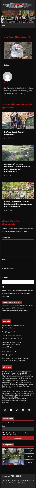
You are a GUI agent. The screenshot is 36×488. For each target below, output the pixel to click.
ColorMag (22, 483)
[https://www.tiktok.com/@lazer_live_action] (17, 410)
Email (3, 426)
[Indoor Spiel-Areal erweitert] (18, 113)
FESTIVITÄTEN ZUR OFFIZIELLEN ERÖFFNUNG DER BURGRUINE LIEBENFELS (17, 168)
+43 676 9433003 (10, 351)
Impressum (6, 476)
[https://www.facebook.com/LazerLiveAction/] (29, 410)
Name (4, 260)
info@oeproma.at (9, 355)
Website (5, 278)
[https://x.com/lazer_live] (11, 410)
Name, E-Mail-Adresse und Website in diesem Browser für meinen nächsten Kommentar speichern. (17, 293)
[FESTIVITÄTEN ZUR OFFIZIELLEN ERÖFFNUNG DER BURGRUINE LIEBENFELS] (18, 145)
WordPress (12, 483)
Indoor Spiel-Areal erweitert (13, 133)
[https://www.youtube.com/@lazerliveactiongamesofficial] (23, 410)
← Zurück (5, 65)
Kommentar (6, 237)
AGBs (13, 476)
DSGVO (18, 476)
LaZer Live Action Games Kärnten (23, 480)
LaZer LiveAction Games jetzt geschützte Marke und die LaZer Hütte (18, 204)
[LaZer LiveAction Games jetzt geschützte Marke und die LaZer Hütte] (18, 183)
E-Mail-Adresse (8, 269)
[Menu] (3, 25)
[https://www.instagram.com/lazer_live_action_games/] (5, 410)
